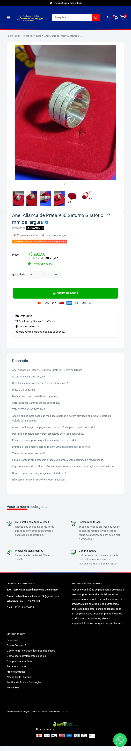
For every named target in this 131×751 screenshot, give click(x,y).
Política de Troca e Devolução (24, 682)
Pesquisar (12, 640)
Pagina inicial (13, 36)
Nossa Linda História (19, 677)
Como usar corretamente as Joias (26, 655)
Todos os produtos (32, 36)
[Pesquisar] (96, 17)
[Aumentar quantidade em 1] (56, 274)
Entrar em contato (17, 666)
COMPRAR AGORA (67, 293)
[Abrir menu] (8, 17)
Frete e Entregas (16, 671)
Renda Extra (13, 687)
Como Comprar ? (16, 645)
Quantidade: (19, 274)
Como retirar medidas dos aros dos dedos (31, 650)
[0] (123, 17)
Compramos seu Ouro (19, 661)
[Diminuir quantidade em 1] (31, 274)
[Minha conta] (108, 17)
